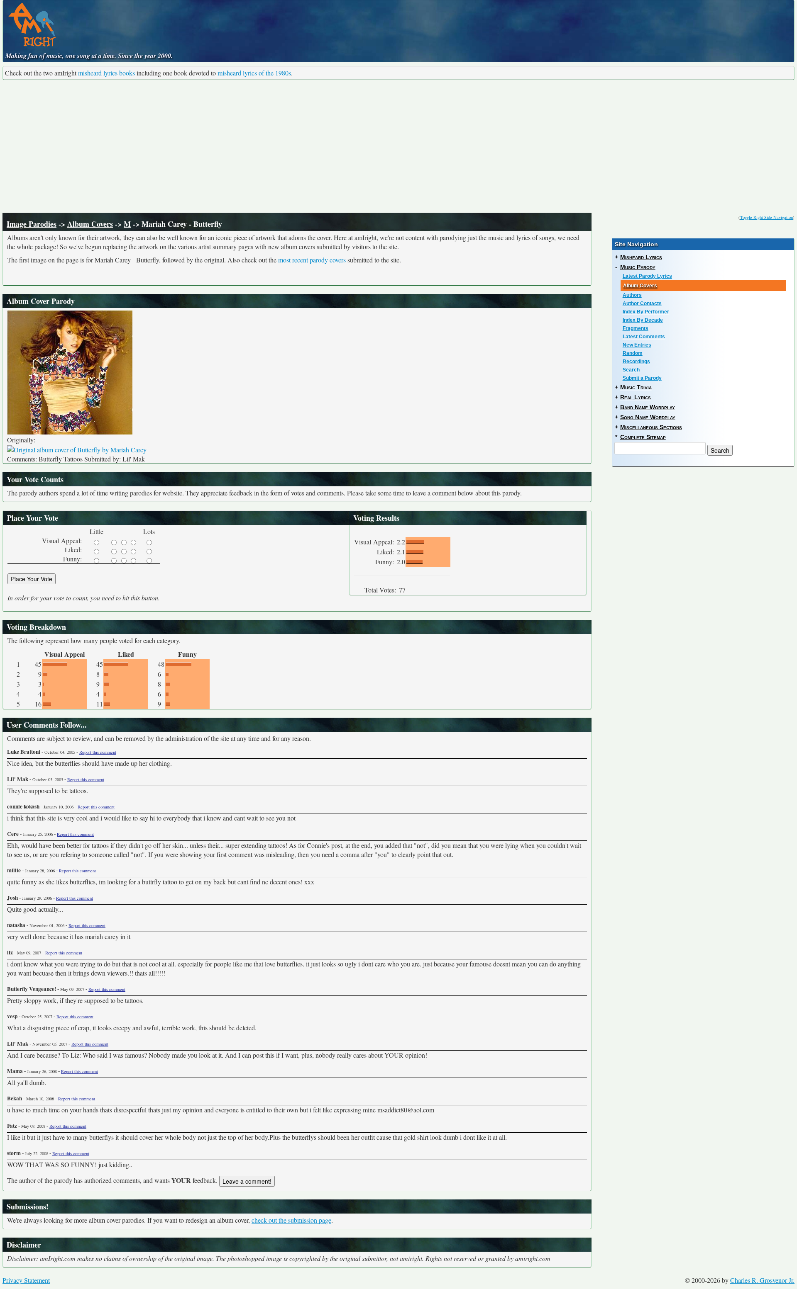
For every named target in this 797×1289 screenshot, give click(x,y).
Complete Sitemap (643, 437)
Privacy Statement (26, 1280)
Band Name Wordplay (647, 407)
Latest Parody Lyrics (647, 276)
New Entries (637, 345)
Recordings (636, 361)
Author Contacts (642, 303)
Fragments (635, 328)
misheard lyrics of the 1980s (254, 72)
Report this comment (97, 752)
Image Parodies (31, 223)
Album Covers (90, 223)
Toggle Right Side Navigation (766, 217)
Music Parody (637, 267)
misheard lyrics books (106, 72)
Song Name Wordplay (647, 417)
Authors (632, 295)
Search (631, 370)
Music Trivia (636, 387)
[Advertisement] (398, 146)
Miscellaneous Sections (651, 427)
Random (633, 353)
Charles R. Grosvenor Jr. (762, 1280)
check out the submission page (291, 1220)
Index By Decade (643, 320)
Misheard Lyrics (641, 257)
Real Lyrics (635, 397)
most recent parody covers (312, 259)
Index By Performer (646, 312)
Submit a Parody (642, 378)
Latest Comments (644, 337)
